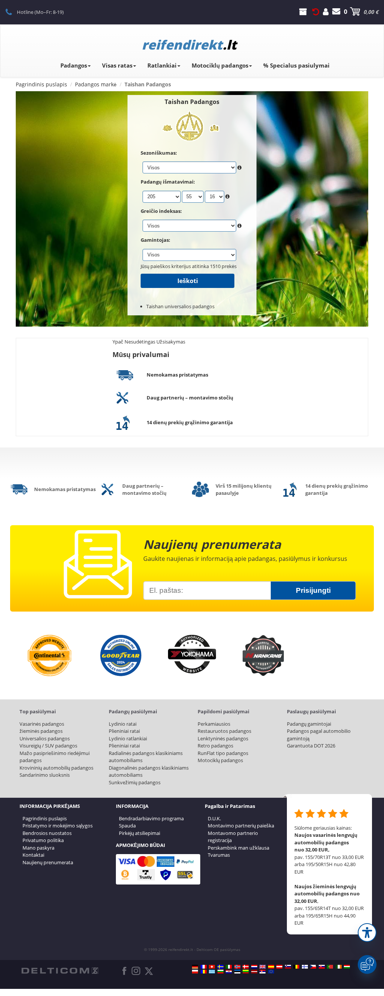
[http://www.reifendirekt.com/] (271, 971)
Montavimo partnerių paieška (241, 825)
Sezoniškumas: (159, 152)
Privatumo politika (43, 840)
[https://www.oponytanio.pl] (195, 971)
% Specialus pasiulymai (296, 65)
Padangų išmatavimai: (168, 181)
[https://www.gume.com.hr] (229, 971)
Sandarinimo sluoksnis (45, 774)
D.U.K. (214, 818)
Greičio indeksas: (161, 211)
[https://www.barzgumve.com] (221, 971)
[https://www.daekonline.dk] (246, 967)
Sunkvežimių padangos (134, 782)
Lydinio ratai (122, 723)
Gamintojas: (155, 240)
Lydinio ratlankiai (128, 738)
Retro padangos (215, 745)
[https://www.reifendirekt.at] (279, 967)
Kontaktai (33, 854)
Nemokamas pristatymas (177, 374)
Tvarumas (219, 854)
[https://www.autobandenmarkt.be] (296, 967)
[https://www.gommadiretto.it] (229, 967)
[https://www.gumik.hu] (347, 967)
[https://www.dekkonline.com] (237, 967)
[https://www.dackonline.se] (221, 967)
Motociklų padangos (220, 65)
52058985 (13, 11)
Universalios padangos (45, 738)
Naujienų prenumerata (47, 862)
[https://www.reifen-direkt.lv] (254, 971)
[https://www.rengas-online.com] (305, 967)
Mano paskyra (38, 847)
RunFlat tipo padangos (223, 753)
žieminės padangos (41, 731)
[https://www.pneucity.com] (330, 967)
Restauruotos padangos (224, 731)
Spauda (127, 825)
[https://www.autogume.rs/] (263, 971)
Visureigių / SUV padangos (48, 745)
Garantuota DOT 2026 (311, 745)
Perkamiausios (214, 723)
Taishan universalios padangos (180, 306)
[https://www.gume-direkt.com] (288, 967)
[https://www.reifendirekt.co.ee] (237, 971)
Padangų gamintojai (309, 723)
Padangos (73, 65)
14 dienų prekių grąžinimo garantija (190, 422)
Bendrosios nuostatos (47, 833)
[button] (367, 932)
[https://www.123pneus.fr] (204, 967)
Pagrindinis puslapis (44, 818)
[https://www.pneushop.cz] (313, 967)
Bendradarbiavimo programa (151, 818)
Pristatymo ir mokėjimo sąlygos (57, 825)
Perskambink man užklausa (238, 847)
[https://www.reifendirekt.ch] (212, 967)
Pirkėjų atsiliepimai (139, 833)
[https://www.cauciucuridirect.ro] (204, 971)
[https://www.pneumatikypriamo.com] (322, 967)
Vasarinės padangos (42, 723)
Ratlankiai (162, 65)
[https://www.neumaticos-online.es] (271, 967)
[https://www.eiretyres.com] (339, 967)
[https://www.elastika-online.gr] (212, 971)
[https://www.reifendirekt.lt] (246, 971)
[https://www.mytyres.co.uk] (263, 967)
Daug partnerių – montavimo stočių (190, 397)
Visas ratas (117, 65)
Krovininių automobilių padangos (56, 767)
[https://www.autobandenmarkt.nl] (254, 967)
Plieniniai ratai (124, 731)
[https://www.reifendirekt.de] (195, 967)
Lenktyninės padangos (223, 738)
